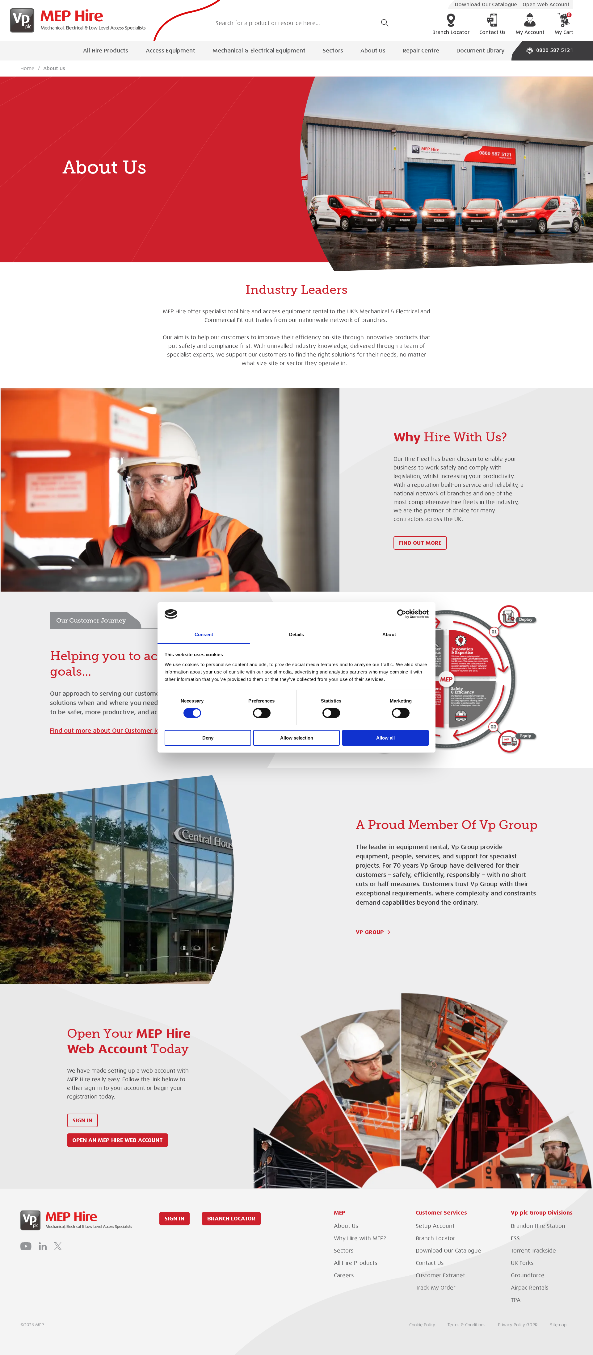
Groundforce (528, 1275)
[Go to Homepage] (75, 20)
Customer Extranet (440, 1275)
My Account (530, 32)
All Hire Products (105, 51)
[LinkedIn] (43, 1246)
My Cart (563, 24)
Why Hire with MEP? (360, 1238)
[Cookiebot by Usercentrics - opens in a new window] (402, 614)
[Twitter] (57, 1246)
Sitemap (558, 1324)
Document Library (480, 51)
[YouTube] (26, 1246)
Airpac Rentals (530, 1288)
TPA (516, 1300)
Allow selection (296, 737)
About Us (372, 51)
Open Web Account (546, 4)
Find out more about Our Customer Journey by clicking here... (139, 730)
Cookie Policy (422, 1324)
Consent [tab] (204, 634)
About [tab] (389, 634)
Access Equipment (170, 51)
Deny (207, 737)
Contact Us (492, 32)
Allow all (385, 737)
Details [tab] (296, 634)
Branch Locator (450, 32)
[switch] (262, 713)
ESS (515, 1238)
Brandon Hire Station (538, 1226)
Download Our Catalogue (486, 4)
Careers (344, 1275)
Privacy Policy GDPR (518, 1324)
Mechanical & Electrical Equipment (258, 51)
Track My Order (436, 1288)
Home (27, 68)
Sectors (333, 51)
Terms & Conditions (467, 1324)
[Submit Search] (385, 23)
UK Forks (522, 1263)
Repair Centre (421, 51)
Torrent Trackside (533, 1251)
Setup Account (435, 1226)
